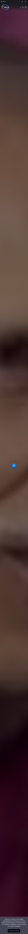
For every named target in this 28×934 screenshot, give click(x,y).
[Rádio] (20, 7)
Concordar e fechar (14, 931)
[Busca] (23, 7)
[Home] (7, 7)
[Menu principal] (25, 7)
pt (19, 1)
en (22, 1)
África (4, 1)
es (25, 1)
